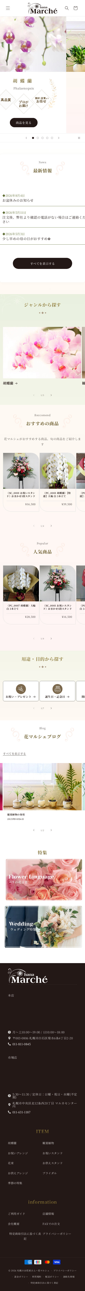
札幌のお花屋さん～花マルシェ (33, 1270)
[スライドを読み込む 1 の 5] (33, 138)
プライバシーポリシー (56, 1234)
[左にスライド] (33, 395)
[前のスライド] (26, 138)
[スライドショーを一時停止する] (80, 138)
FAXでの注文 (51, 1224)
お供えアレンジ (18, 1173)
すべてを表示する (42, 263)
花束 (11, 1163)
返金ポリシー (21, 1276)
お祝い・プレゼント (18, 697)
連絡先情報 (69, 1276)
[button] (8, 8)
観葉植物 (48, 1143)
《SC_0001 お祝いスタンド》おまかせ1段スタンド (21, 494)
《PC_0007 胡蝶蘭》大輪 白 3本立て (21, 607)
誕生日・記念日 (55, 697)
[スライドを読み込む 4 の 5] (47, 138)
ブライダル (49, 1173)
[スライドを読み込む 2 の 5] (37, 138)
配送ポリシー (52, 1276)
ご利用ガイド (16, 1214)
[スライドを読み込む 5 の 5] (52, 138)
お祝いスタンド (52, 1153)
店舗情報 (48, 1214)
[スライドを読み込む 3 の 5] (42, 138)
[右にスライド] (51, 395)
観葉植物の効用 (16, 814)
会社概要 (13, 1224)
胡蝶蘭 (8, 383)
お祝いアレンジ (18, 1153)
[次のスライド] (58, 138)
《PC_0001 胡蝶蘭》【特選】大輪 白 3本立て (57, 494)
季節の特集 (15, 1183)
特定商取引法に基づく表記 (25, 1236)
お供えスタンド (52, 1163)
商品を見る (42, 123)
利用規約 (36, 1276)
